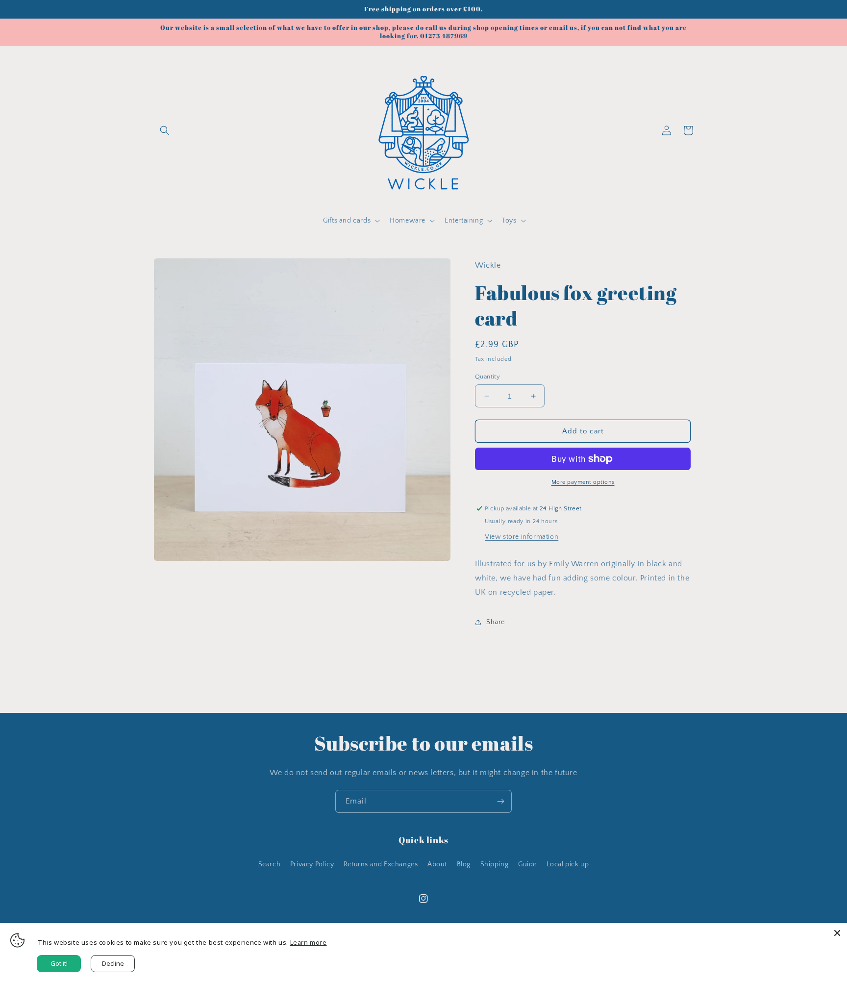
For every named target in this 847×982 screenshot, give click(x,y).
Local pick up (568, 864)
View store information (521, 537)
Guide (527, 864)
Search (269, 864)
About (437, 864)
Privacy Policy (312, 864)
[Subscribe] (500, 801)
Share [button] (495, 622)
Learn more (308, 942)
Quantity (487, 376)
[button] (164, 130)
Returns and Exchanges (381, 864)
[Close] (837, 933)
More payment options (583, 482)
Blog (464, 864)
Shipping (494, 864)
